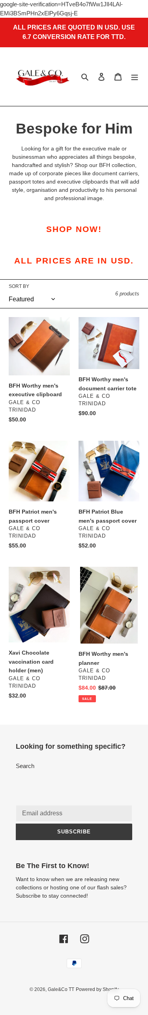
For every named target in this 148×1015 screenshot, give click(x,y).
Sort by (19, 286)
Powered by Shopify (97, 989)
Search (25, 766)
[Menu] (134, 76)
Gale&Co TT (61, 989)
